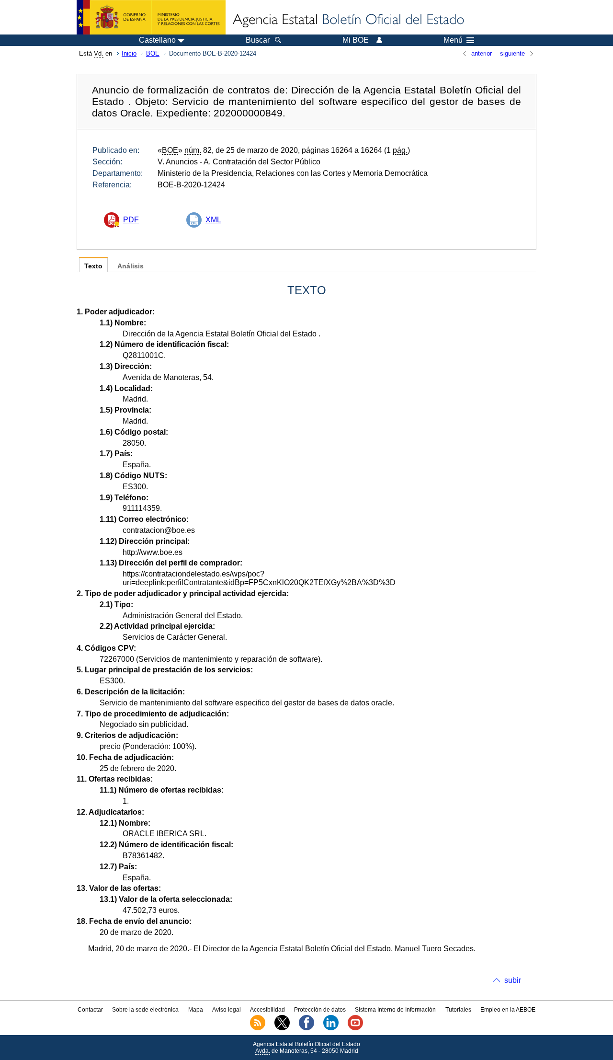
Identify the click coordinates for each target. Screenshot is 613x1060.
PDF (131, 220)
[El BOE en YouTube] (355, 1028)
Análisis (130, 266)
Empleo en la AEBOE (507, 1009)
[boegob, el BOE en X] (282, 1028)
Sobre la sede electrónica (145, 1009)
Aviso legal (226, 1009)
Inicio (129, 53)
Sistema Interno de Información (395, 1009)
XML (213, 220)
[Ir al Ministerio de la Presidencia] (151, 17)
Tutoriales (458, 1009)
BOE (152, 53)
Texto (93, 266)
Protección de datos (320, 1009)
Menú (453, 40)
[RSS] (257, 1028)
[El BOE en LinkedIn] (331, 1028)
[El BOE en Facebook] (306, 1028)
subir (512, 980)
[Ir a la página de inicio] (347, 20)
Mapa (195, 1009)
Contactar (90, 1009)
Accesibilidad (267, 1009)
